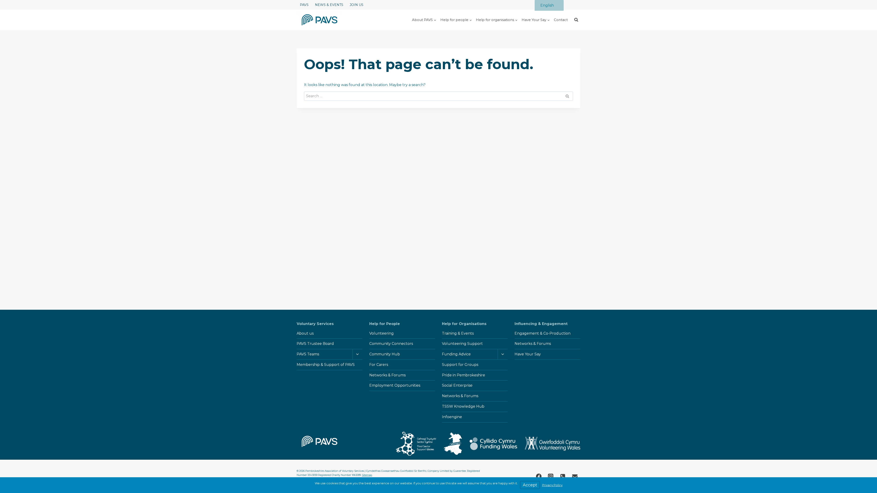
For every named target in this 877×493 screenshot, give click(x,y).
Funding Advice (456, 354)
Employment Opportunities (394, 385)
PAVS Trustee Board (315, 343)
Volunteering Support (462, 343)
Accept (530, 485)
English (547, 5)
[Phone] (562, 476)
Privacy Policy (552, 485)
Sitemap (367, 475)
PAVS (304, 5)
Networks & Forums (387, 375)
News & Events (329, 5)
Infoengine (452, 417)
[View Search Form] (576, 20)
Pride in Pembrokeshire (463, 375)
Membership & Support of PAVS (326, 364)
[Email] (574, 476)
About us (305, 333)
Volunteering (381, 333)
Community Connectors (391, 343)
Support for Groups (460, 364)
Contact (561, 20)
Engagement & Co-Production (543, 333)
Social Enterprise (457, 385)
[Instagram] (550, 476)
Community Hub (384, 354)
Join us (356, 5)
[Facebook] (538, 476)
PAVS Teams (308, 354)
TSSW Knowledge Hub (463, 406)
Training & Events (458, 333)
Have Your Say (528, 354)
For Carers (378, 364)
